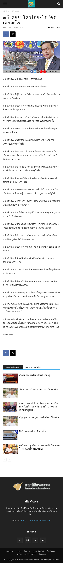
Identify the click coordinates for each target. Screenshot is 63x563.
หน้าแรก (6, 11)
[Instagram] (27, 540)
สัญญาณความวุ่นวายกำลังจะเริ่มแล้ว (39, 417)
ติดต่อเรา (42, 554)
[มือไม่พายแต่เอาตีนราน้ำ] (10, 435)
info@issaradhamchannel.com (36, 520)
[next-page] (9, 459)
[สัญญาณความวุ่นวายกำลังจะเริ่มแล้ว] (10, 421)
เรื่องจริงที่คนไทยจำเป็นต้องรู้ (34, 375)
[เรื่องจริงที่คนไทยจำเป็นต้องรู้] (10, 379)
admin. (9, 28)
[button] (59, 4)
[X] (13, 34)
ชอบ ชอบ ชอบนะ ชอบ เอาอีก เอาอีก (38, 389)
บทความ (15, 11)
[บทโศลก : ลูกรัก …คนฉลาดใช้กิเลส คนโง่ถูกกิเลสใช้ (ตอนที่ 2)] (10, 449)
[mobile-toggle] (5, 4)
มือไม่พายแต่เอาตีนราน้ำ (32, 431)
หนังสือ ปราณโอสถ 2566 (26, 554)
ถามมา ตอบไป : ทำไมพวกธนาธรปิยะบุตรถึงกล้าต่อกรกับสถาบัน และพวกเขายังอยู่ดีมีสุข (39, 406)
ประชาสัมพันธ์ (38, 551)
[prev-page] (5, 459)
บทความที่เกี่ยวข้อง (13, 367)
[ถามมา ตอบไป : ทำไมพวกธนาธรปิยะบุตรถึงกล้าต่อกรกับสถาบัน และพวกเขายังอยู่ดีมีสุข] (10, 407)
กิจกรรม (27, 551)
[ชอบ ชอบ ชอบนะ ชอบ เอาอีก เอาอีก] (10, 393)
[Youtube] (43, 540)
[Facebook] (6, 34)
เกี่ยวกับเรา (50, 551)
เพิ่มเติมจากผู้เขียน (33, 367)
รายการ (18, 551)
